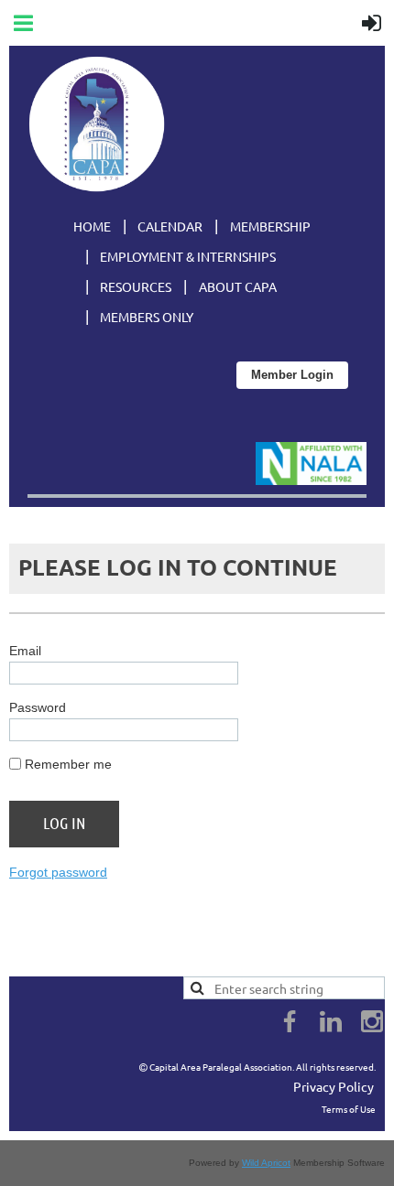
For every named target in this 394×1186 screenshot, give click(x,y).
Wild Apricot (266, 1163)
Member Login (292, 375)
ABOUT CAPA (238, 286)
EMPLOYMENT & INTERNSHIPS (188, 256)
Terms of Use (349, 1109)
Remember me (68, 764)
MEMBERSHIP (270, 226)
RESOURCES (135, 286)
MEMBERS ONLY (146, 316)
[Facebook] (289, 1021)
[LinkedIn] (331, 1021)
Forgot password (58, 872)
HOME (92, 226)
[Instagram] (372, 1021)
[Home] (96, 187)
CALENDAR (169, 226)
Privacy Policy (333, 1086)
